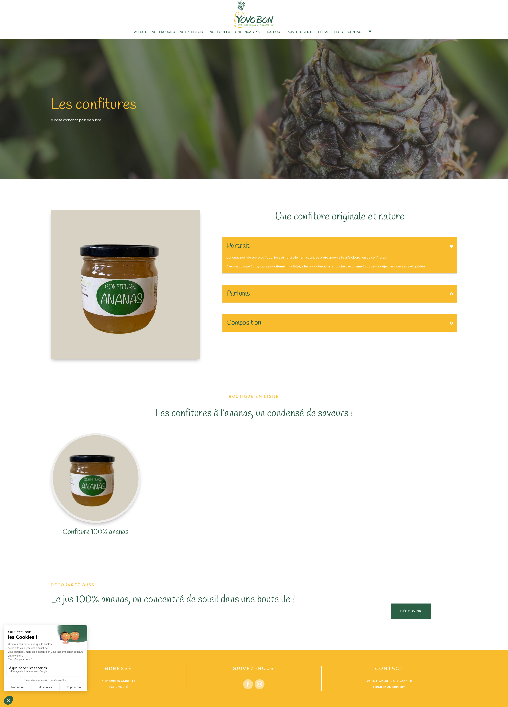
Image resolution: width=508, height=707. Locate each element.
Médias (323, 32)
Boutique (274, 32)
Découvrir (410, 611)
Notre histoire (192, 32)
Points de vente (300, 32)
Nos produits (163, 32)
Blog (338, 32)
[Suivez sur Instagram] (260, 684)
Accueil (140, 32)
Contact (355, 32)
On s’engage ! (246, 32)
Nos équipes (220, 32)
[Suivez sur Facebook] (248, 684)
